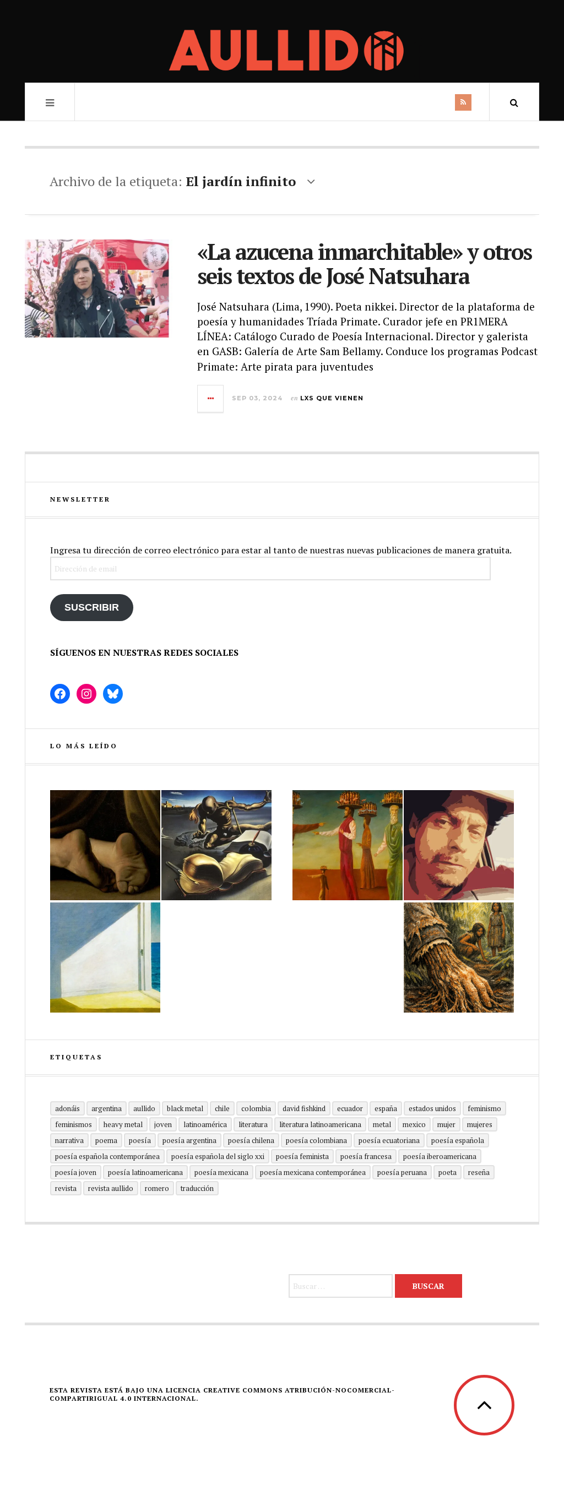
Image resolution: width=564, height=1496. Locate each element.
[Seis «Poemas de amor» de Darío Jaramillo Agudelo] (216, 845)
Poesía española (457, 1140)
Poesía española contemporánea (107, 1156)
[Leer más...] (211, 398)
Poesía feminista (302, 1156)
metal (382, 1124)
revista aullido (110, 1188)
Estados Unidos (432, 1108)
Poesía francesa (366, 1156)
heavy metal (123, 1124)
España (386, 1108)
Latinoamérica (205, 1124)
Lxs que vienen (332, 398)
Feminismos (73, 1124)
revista (66, 1188)
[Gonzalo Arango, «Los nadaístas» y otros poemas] (347, 845)
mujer (446, 1124)
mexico (414, 1124)
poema (106, 1140)
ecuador (350, 1108)
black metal (185, 1108)
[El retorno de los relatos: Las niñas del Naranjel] (459, 957)
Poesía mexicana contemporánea (313, 1172)
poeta (447, 1172)
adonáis (67, 1108)
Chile (222, 1108)
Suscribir (91, 607)
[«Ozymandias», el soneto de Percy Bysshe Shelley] (105, 845)
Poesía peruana (402, 1172)
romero (157, 1188)
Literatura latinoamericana (320, 1124)
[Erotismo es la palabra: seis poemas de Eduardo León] (459, 845)
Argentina (106, 1108)
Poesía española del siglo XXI (217, 1156)
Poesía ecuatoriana (389, 1140)
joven (163, 1124)
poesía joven (75, 1172)
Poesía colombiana (316, 1140)
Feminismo (484, 1108)
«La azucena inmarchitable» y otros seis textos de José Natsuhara (364, 263)
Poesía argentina (189, 1140)
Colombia (256, 1108)
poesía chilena (251, 1140)
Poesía (140, 1140)
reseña (479, 1172)
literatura (253, 1124)
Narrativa (69, 1140)
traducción (197, 1188)
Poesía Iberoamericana (439, 1156)
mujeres (479, 1124)
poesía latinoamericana (145, 1172)
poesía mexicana (221, 1172)
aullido (144, 1108)
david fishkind (304, 1108)
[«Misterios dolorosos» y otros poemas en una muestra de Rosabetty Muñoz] (105, 957)
